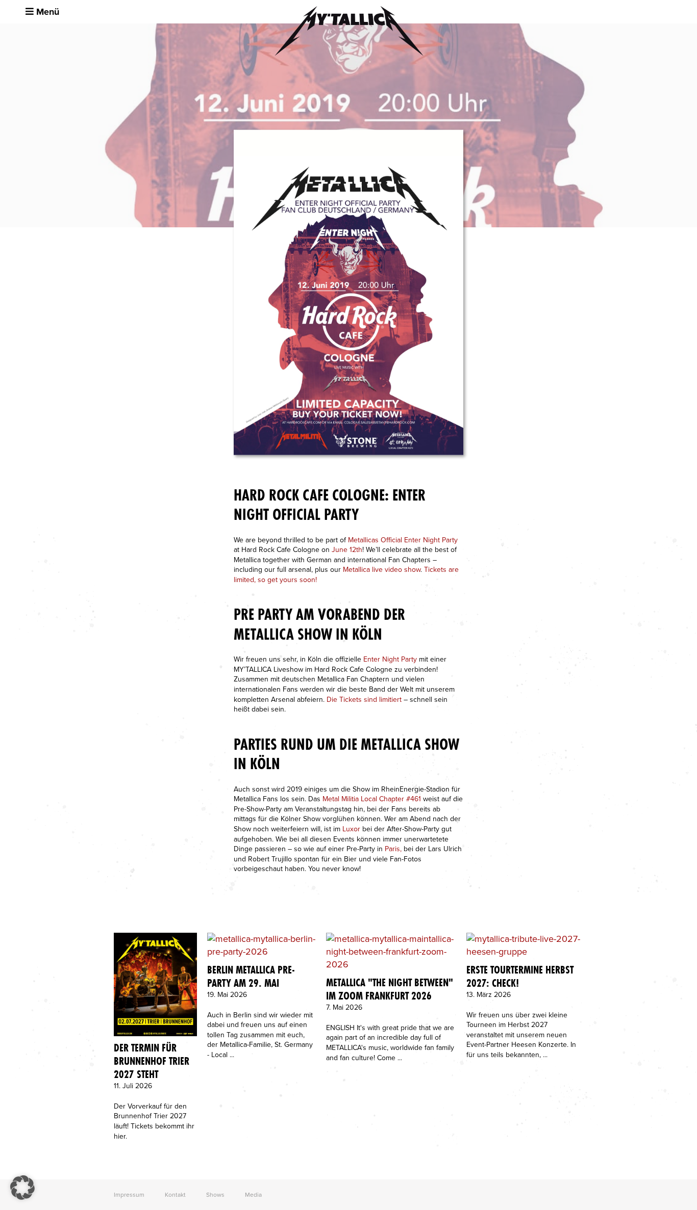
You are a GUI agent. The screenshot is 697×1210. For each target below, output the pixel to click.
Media (253, 1194)
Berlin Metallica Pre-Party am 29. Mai (251, 976)
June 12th (347, 549)
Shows (215, 1194)
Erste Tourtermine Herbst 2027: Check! (520, 976)
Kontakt (175, 1194)
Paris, (393, 849)
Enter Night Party (390, 659)
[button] (22, 1187)
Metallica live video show (381, 569)
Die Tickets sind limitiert (364, 699)
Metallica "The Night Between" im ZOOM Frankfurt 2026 (389, 989)
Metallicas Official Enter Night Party (403, 540)
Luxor (351, 829)
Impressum (129, 1194)
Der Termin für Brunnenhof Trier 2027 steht (151, 1061)
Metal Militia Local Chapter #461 (371, 799)
